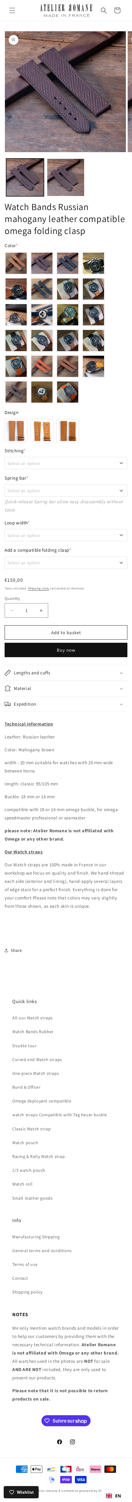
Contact (20, 1278)
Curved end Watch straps (37, 1059)
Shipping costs (38, 588)
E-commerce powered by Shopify (85, 1491)
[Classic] (16, 430)
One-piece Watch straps (35, 1073)
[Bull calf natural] (67, 340)
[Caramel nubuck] (93, 289)
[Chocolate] (93, 263)
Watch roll (22, 1184)
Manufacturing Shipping (36, 1237)
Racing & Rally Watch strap (38, 1156)
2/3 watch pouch (28, 1170)
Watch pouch (25, 1142)
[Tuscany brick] (41, 366)
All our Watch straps (32, 1018)
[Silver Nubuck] (67, 289)
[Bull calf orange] (16, 366)
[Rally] (41, 430)
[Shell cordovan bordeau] (67, 314)
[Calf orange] (67, 392)
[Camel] (16, 263)
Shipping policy (27, 1292)
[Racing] (67, 430)
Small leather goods (32, 1198)
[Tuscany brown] (67, 366)
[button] (12, 10)
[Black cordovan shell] (93, 314)
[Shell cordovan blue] (41, 314)
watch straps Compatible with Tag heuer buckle (59, 1114)
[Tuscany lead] (16, 392)
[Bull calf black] (93, 340)
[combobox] (113, 1496)
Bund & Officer (26, 1087)
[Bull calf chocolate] (16, 340)
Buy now (66, 650)
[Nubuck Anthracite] (41, 289)
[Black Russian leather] (67, 263)
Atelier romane (46, 1491)
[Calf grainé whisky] (41, 392)
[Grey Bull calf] (41, 340)
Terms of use (24, 1264)
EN (118, 1496)
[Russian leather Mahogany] (41, 263)
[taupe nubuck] (16, 314)
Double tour (24, 1045)
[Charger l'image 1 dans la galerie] (25, 177)
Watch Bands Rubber (33, 1031)
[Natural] (16, 289)
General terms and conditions (42, 1250)
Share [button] (16, 950)
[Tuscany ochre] (93, 366)
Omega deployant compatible (42, 1101)
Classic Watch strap (31, 1129)
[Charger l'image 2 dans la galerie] (66, 177)
